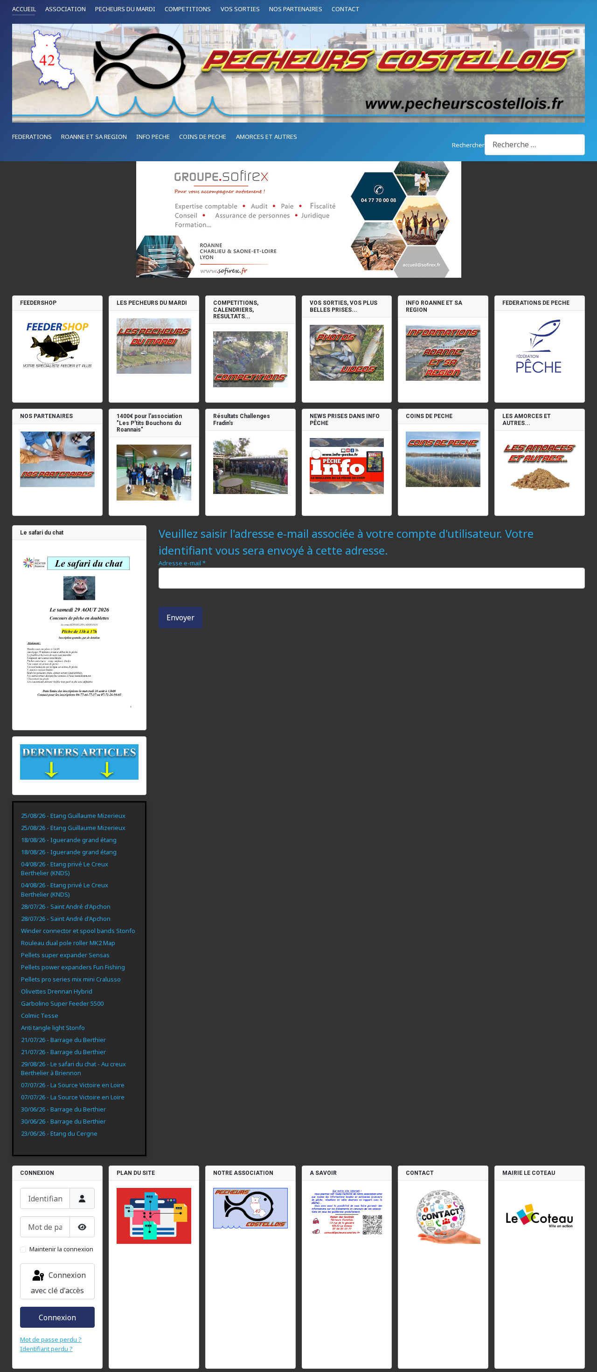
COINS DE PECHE (202, 136)
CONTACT (346, 9)
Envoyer (180, 617)
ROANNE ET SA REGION (94, 136)
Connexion (57, 1317)
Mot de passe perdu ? (51, 1339)
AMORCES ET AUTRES (266, 136)
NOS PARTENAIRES (295, 9)
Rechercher (468, 145)
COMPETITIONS (188, 9)
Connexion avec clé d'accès (58, 1283)
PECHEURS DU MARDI (125, 9)
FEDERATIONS (32, 136)
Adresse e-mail (182, 563)
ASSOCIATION (65, 9)
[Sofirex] (298, 219)
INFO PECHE (153, 136)
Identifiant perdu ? (46, 1349)
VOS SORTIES (240, 9)
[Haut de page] (582, 1357)
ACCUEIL (24, 9)
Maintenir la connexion (61, 1249)
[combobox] (535, 144)
